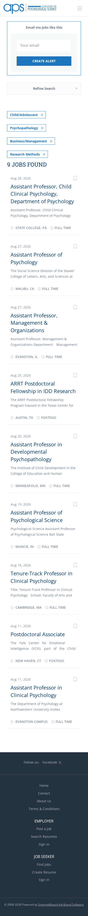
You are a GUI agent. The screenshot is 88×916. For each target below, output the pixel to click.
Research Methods (25, 154)
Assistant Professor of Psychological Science (37, 516)
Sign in (44, 844)
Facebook (49, 762)
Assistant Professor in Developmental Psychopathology (36, 452)
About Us (44, 801)
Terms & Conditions (44, 809)
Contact (44, 793)
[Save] (75, 179)
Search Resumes (44, 836)
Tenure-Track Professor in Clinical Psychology (42, 577)
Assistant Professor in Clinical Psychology (36, 691)
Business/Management (28, 141)
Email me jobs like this (44, 27)
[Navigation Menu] (79, 8)
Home (44, 785)
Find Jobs (44, 864)
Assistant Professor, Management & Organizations (34, 323)
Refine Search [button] (44, 88)
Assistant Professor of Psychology (36, 258)
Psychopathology (24, 128)
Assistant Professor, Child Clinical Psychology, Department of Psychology (42, 194)
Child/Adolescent (24, 115)
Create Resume (44, 872)
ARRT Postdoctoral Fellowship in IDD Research (43, 387)
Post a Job (44, 828)
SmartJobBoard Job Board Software (61, 905)
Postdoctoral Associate (38, 634)
